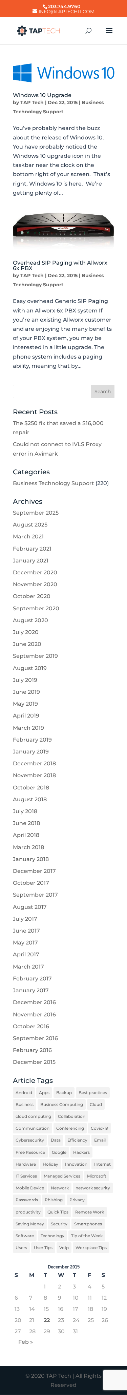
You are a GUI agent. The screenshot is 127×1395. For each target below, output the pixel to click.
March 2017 (28, 966)
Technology (52, 1235)
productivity (28, 1212)
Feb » (25, 1342)
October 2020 (31, 596)
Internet (102, 1164)
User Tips (43, 1247)
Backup (64, 1092)
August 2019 (30, 668)
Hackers (81, 1152)
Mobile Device (30, 1187)
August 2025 (30, 524)
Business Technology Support (53, 483)
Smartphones (88, 1223)
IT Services (26, 1176)
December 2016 (34, 1002)
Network (60, 1187)
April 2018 (26, 835)
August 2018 (30, 799)
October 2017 (31, 883)
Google (59, 1152)
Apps (44, 1092)
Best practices (93, 1092)
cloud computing (33, 1116)
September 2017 (35, 895)
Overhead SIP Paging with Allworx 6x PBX (60, 265)
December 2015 (34, 1062)
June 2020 (27, 644)
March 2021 (28, 536)
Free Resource (30, 1152)
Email (100, 1140)
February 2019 (32, 740)
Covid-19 (99, 1128)
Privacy (77, 1199)
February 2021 (32, 549)
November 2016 (34, 1014)
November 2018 (34, 775)
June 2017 (26, 931)
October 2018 (31, 787)
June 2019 (26, 692)
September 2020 (36, 608)
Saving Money (30, 1223)
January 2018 (31, 859)
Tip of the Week (87, 1235)
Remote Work (89, 1212)
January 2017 (31, 990)
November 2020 (35, 584)
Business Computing (61, 1104)
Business (25, 1104)
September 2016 (35, 1038)
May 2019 (25, 704)
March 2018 (28, 847)
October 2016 (31, 1026)
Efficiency (77, 1140)
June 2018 (26, 823)
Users (21, 1247)
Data (56, 1140)
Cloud (96, 1104)
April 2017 (26, 954)
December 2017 (34, 871)
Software (25, 1235)
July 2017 (25, 919)
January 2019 (31, 751)
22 (47, 1320)
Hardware (26, 1164)
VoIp (64, 1247)
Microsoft (96, 1176)
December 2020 (35, 572)
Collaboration (71, 1116)
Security (59, 1223)
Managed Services (62, 1176)
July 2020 (26, 632)
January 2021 (30, 560)
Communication (32, 1128)
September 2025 (36, 513)
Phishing (54, 1199)
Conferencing (70, 1128)
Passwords (27, 1199)
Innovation (76, 1164)
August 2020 (30, 620)
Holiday (50, 1164)
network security (93, 1187)
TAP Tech (32, 102)
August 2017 (30, 907)
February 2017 (32, 978)
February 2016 (32, 1050)
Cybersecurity (30, 1140)
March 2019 (28, 728)
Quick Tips (57, 1212)
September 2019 (35, 656)
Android (24, 1092)
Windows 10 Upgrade (42, 95)
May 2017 (25, 942)
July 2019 (25, 680)
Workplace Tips (91, 1247)
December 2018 (34, 763)
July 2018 (25, 811)
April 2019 (26, 715)
